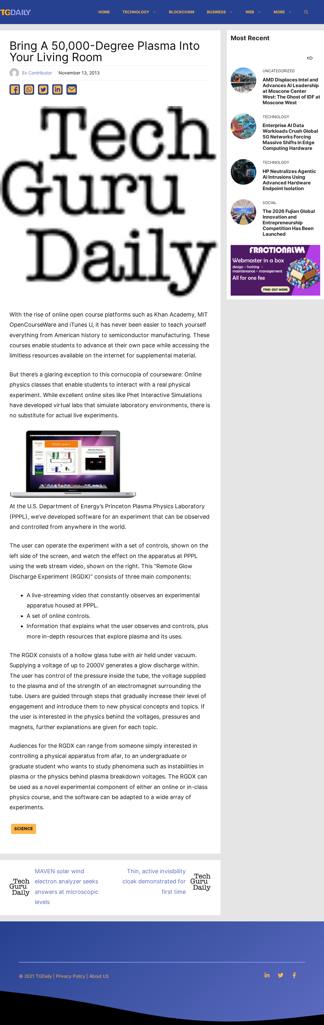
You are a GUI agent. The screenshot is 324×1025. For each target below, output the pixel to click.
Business (216, 12)
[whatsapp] (29, 89)
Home (104, 12)
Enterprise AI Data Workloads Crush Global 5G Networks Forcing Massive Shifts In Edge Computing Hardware (290, 136)
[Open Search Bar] (306, 12)
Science (23, 828)
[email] (71, 89)
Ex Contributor (37, 72)
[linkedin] (57, 89)
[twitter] (43, 89)
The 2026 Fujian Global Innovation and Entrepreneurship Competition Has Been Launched (289, 222)
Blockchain (181, 12)
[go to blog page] (310, 57)
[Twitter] (281, 975)
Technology (135, 12)
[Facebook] (294, 975)
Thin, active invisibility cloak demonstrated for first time (154, 881)
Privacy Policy (70, 976)
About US (99, 976)
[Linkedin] (267, 975)
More (279, 12)
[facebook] (14, 89)
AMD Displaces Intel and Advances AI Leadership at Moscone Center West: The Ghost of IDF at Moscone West (291, 91)
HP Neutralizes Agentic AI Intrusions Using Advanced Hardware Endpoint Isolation (289, 179)
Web (250, 12)
